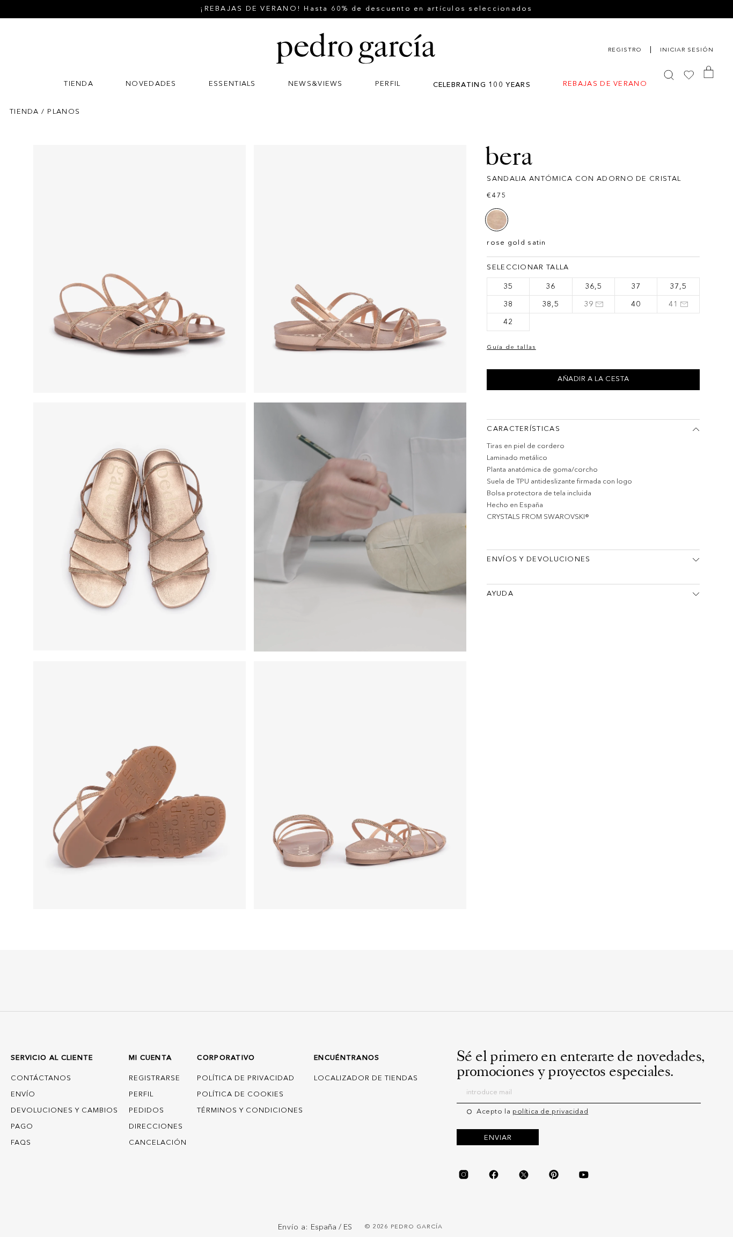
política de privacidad (550, 1111)
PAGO (22, 1126)
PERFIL (141, 1094)
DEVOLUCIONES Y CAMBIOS (64, 1110)
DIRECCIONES (156, 1126)
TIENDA (24, 111)
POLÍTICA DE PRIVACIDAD (246, 1078)
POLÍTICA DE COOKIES (240, 1094)
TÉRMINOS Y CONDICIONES (250, 1110)
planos (63, 111)
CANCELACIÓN (158, 1142)
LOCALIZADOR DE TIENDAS (366, 1078)
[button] (78, 85)
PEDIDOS (146, 1110)
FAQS (21, 1142)
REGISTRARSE (154, 1078)
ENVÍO (23, 1094)
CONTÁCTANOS (41, 1078)
